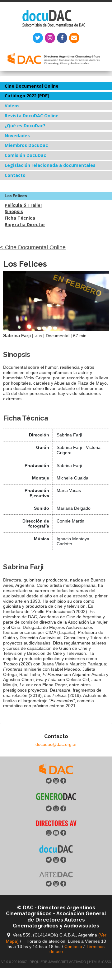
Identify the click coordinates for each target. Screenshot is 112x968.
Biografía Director (25, 224)
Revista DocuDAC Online (31, 116)
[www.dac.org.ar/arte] (56, 873)
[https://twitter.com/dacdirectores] (56, 768)
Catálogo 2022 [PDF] (27, 96)
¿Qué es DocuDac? (25, 126)
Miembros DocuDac (26, 145)
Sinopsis (14, 211)
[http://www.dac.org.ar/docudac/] (56, 848)
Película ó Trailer (23, 205)
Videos (12, 106)
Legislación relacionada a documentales (50, 165)
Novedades (17, 136)
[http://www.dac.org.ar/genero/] (56, 796)
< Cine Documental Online (33, 247)
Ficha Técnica (20, 218)
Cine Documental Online (31, 86)
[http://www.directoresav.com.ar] (56, 823)
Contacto (15, 175)
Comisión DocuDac (25, 155)
